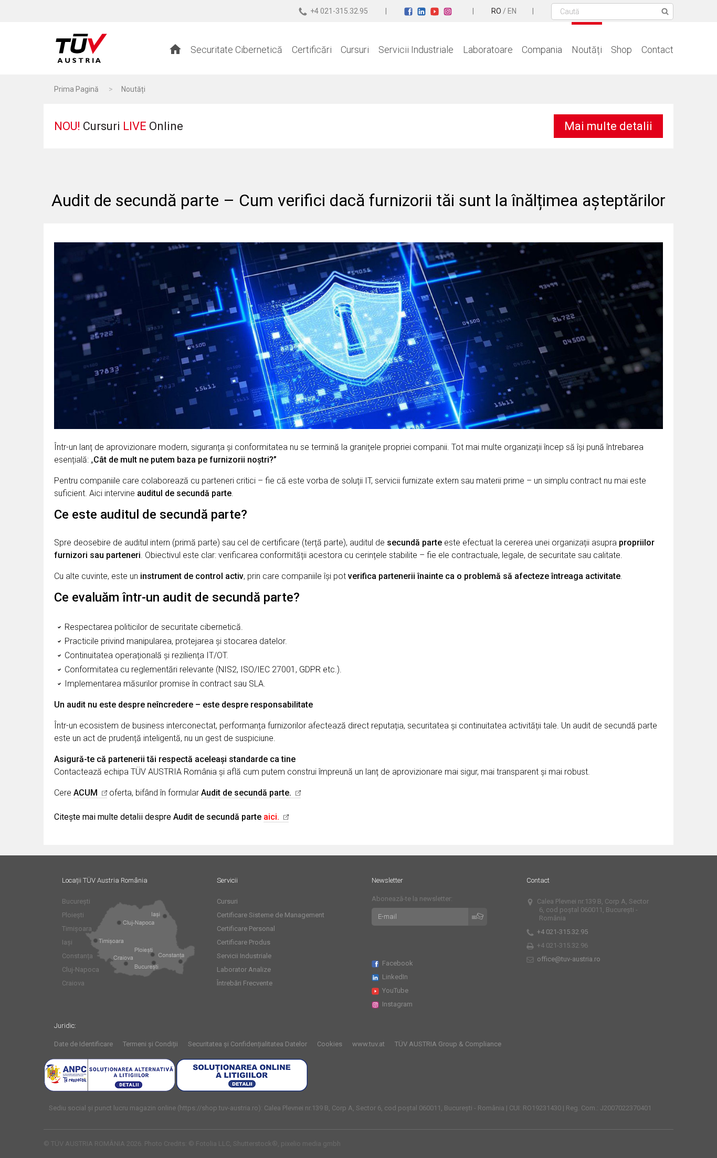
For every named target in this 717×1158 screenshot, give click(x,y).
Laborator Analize (244, 969)
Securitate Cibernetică (236, 49)
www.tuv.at (368, 1044)
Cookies (329, 1044)
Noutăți (587, 49)
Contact (657, 49)
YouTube (396, 990)
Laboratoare (488, 49)
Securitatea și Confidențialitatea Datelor (247, 1044)
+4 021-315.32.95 (563, 932)
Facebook (398, 963)
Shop (621, 49)
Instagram (398, 1004)
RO (496, 11)
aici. (271, 817)
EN (512, 11)
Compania (542, 49)
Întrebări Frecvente (244, 983)
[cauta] (662, 11)
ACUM (85, 793)
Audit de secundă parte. (246, 793)
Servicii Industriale (416, 49)
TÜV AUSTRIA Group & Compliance (448, 1044)
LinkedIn (396, 977)
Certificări (312, 49)
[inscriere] (477, 917)
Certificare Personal (246, 928)
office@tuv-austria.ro (568, 959)
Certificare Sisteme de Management (270, 915)
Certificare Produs (243, 942)
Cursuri (355, 49)
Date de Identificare (83, 1044)
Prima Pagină (76, 89)
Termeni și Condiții (150, 1044)
